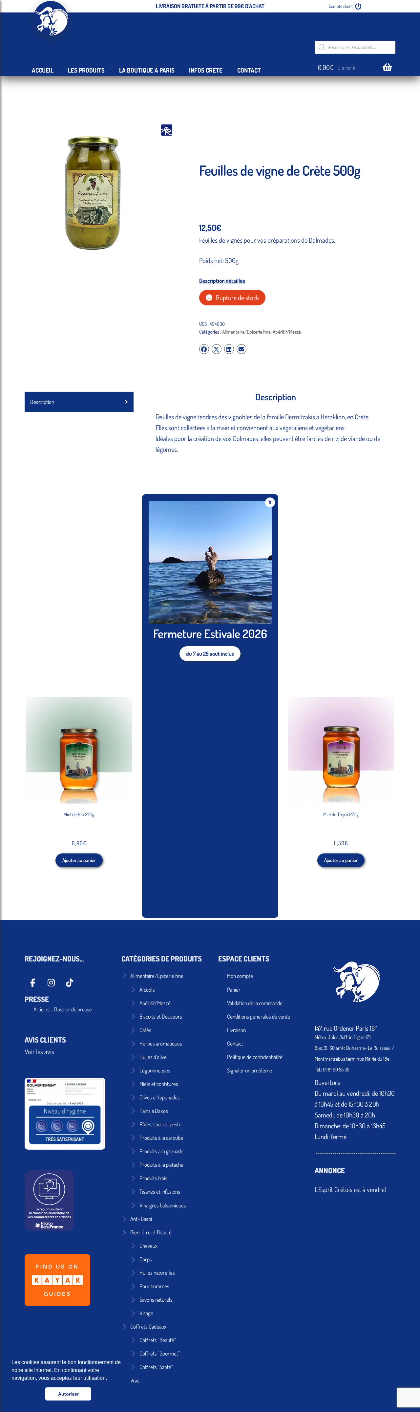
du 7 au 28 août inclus (210, 653)
